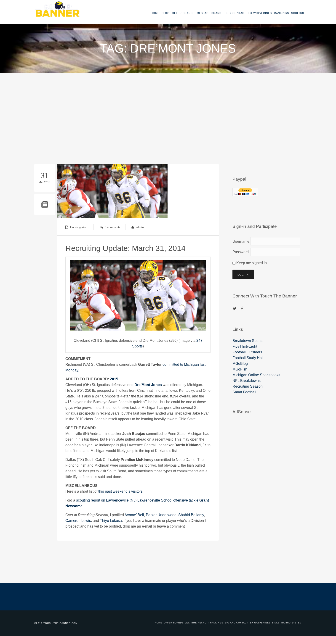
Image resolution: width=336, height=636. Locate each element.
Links (276, 623)
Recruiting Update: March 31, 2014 (125, 248)
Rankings (281, 13)
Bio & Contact (235, 13)
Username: (240, 241)
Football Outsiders (247, 352)
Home (155, 13)
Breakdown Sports (247, 341)
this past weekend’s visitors (120, 491)
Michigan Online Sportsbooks (256, 375)
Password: (240, 252)
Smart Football (244, 392)
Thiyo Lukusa (111, 521)
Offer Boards (183, 13)
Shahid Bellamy (191, 515)
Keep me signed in (251, 263)
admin (140, 227)
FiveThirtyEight (244, 346)
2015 (114, 379)
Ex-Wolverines (260, 13)
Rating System (291, 623)
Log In (243, 274)
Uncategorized (79, 227)
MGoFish (239, 369)
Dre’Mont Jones (148, 385)
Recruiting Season (247, 386)
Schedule (299, 13)
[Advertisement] (168, 107)
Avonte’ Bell (134, 515)
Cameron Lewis (78, 521)
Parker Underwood (161, 515)
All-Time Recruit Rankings (204, 623)
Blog (166, 13)
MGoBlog (240, 363)
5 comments (112, 227)
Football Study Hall (248, 358)
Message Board (209, 13)
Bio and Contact (236, 623)
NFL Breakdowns (246, 381)
